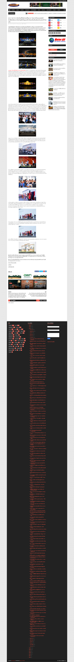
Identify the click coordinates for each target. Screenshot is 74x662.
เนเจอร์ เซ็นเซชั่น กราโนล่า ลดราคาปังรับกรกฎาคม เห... (37, 636)
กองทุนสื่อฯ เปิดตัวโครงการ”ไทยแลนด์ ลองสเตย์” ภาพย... (38, 421)
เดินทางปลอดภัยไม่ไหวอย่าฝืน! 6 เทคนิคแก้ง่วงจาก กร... (37, 602)
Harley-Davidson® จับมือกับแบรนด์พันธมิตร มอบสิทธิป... (38, 361)
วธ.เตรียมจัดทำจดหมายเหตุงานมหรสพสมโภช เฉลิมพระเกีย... (37, 463)
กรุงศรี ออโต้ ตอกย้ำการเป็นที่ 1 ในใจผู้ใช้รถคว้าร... (37, 358)
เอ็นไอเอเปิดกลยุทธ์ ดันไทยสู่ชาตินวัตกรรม (37, 381)
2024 (30, 328)
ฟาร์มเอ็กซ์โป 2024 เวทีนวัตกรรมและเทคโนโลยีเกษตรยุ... (38, 440)
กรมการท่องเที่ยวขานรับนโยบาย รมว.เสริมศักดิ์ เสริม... (37, 626)
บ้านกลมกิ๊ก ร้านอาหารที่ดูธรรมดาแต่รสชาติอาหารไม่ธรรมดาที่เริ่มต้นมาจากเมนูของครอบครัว (59, 74)
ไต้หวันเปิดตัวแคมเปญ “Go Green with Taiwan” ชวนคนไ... (37, 634)
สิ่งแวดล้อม (10, 338)
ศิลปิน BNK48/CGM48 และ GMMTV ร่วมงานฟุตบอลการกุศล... (37, 622)
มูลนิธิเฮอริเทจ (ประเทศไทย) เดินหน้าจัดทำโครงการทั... (38, 482)
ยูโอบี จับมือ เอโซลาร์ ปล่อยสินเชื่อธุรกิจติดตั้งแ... (38, 510)
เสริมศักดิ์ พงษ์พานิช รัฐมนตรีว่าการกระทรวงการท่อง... (38, 576)
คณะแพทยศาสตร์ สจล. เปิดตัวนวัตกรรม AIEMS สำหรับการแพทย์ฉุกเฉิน (59, 60)
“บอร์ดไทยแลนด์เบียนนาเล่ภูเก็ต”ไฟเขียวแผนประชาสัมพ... (38, 368)
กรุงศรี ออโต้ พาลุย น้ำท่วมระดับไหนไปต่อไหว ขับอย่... (38, 599)
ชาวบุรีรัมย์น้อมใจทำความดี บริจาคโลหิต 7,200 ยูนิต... (37, 588)
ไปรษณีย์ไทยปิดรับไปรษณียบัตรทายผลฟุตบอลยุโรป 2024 (37, 502)
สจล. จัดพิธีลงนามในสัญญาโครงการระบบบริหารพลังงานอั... (38, 349)
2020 (30, 652)
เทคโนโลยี (10, 331)
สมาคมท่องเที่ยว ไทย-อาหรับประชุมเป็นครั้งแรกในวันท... (37, 532)
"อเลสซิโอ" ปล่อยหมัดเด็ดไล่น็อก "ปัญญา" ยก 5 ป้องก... (37, 534)
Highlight (52, 49)
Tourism (22, 9)
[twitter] (60, 0)
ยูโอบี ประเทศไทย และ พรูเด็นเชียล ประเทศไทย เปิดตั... (38, 569)
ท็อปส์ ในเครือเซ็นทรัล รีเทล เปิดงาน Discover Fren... (37, 351)
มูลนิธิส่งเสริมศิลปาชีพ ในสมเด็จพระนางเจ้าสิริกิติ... (38, 549)
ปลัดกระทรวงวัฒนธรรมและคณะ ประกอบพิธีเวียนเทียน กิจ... (37, 461)
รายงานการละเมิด (50, 341)
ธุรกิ (19, 350)
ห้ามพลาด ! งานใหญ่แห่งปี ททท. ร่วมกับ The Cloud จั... (37, 485)
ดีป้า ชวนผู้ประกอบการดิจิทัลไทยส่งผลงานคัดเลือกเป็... (38, 607)
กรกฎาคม (31, 337)
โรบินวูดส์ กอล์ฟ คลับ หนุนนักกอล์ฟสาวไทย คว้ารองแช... (38, 597)
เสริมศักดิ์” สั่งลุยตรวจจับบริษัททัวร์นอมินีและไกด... (37, 470)
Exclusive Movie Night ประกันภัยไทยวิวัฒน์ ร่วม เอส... (37, 400)
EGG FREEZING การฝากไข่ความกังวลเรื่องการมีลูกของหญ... (38, 541)
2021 (30, 651)
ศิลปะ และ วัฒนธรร (11, 348)
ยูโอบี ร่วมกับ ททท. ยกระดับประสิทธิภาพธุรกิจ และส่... (37, 384)
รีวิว (13, 340)
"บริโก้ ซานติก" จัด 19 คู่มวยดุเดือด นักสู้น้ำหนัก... (38, 442)
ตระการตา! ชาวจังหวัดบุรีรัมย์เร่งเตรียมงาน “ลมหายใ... (38, 433)
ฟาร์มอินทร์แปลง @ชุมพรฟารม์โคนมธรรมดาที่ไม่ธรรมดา (59, 98)
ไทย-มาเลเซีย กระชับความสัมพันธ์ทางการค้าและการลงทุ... (38, 520)
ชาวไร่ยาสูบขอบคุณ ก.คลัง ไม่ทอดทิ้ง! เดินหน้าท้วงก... (37, 562)
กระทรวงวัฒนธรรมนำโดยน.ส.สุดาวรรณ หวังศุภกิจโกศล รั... (38, 613)
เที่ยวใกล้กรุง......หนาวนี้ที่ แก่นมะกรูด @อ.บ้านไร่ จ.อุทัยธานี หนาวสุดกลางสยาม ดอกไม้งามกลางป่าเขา (59, 94)
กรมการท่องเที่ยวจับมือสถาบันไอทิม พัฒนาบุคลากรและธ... (38, 513)
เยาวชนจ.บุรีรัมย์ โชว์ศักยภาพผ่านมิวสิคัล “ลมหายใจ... (37, 539)
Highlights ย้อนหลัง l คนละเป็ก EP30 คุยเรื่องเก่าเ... (38, 342)
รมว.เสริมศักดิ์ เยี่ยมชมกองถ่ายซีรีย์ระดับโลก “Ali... (37, 515)
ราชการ (10, 329)
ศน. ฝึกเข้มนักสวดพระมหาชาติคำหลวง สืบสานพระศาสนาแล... (37, 557)
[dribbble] (62, 0)
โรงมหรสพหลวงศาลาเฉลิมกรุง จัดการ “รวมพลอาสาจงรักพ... (37, 560)
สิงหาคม (31, 335)
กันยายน (31, 334)
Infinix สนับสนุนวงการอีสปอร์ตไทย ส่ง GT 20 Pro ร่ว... (38, 398)
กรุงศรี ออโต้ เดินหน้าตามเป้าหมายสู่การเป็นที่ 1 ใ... (37, 403)
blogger (38, 300)
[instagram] (63, 0)
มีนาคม (31, 643)
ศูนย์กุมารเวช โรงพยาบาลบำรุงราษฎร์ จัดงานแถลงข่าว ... (37, 592)
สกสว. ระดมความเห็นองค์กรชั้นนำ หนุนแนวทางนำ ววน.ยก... (38, 544)
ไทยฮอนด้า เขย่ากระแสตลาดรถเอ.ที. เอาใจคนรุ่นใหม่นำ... (38, 391)
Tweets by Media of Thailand (53, 55)
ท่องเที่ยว (17, 327)
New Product (49, 9)
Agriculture (18, 348)
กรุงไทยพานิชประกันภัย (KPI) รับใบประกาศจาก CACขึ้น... (37, 506)
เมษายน (31, 641)
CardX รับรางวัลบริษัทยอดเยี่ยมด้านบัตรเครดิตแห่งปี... (38, 396)
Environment (10, 350)
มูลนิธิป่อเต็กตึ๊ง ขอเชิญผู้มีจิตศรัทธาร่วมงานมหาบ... (37, 590)
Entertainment (33, 9)
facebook (44, 300)
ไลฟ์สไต (10, 352)
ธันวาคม (31, 329)
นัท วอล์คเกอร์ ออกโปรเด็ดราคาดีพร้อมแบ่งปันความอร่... (37, 546)
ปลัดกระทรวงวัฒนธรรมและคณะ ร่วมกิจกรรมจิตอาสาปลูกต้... (38, 435)
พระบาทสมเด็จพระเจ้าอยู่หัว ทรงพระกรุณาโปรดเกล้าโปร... (38, 459)
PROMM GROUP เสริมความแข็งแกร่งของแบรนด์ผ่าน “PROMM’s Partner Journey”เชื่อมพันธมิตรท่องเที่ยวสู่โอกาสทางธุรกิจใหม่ (40, 285)
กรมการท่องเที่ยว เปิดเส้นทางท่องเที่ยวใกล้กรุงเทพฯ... (37, 518)
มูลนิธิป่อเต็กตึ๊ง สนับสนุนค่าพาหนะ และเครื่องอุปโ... (38, 473)
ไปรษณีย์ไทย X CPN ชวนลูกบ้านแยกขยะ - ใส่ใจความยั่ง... (37, 499)
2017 (30, 655)
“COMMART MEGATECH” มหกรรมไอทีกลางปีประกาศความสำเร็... (37, 490)
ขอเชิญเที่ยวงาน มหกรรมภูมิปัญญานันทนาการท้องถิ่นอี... (37, 444)
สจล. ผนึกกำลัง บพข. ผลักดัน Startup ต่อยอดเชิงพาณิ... (38, 346)
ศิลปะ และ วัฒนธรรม (21, 340)
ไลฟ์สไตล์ (24, 23)
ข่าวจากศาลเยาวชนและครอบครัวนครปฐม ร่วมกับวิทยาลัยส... (38, 522)
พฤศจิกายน (32, 331)
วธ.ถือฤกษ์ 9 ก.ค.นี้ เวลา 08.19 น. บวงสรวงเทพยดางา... (37, 619)
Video (15, 350)
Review (59, 9)
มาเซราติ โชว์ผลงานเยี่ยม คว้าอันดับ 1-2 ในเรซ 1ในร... (37, 604)
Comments (61, 49)
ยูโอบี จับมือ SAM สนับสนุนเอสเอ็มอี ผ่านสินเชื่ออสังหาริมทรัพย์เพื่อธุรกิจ (59, 64)
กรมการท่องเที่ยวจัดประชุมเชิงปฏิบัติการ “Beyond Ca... (38, 375)
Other (54, 9)
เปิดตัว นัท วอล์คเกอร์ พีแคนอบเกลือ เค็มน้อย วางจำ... (38, 595)
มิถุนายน (31, 638)
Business (13, 9)
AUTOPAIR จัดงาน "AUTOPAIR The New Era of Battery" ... (37, 494)
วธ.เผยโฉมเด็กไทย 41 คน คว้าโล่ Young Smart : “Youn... (38, 438)
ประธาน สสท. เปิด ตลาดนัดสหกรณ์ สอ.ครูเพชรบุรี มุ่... (37, 339)
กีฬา (20, 329)
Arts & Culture (10, 346)
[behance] (65, 0)
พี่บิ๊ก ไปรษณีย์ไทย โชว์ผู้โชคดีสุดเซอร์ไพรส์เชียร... (37, 579)
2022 (30, 649)
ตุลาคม (31, 332)
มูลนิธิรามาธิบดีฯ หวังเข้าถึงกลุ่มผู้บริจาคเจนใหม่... (37, 480)
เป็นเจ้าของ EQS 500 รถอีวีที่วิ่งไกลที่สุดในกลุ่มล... (38, 580)
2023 (30, 648)
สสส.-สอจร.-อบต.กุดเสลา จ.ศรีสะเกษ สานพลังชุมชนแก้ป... (38, 449)
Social (18, 9)
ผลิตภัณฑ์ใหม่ (11, 327)
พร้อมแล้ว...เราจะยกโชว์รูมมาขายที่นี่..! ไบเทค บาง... (37, 478)
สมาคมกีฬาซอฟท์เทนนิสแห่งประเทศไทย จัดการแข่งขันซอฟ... (38, 617)
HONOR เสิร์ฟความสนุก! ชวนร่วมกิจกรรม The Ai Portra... (38, 631)
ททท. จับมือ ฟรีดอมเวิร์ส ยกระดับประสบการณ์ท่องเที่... (38, 529)
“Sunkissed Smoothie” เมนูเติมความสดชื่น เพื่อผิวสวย (37, 363)
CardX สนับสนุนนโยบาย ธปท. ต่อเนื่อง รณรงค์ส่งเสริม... (38, 629)
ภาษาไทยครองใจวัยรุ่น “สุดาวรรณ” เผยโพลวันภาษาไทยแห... (37, 416)
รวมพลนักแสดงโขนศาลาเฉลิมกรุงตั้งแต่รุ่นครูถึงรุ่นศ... (38, 468)
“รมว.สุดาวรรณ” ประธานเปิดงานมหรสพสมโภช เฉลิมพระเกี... (38, 551)
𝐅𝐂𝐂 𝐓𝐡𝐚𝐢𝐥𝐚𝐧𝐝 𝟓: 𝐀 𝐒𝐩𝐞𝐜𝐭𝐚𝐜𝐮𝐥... (35, 614)
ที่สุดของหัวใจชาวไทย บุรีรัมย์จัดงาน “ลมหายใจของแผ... (37, 414)
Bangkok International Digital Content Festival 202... (38, 377)
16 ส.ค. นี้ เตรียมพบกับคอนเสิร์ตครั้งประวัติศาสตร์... (35, 431)
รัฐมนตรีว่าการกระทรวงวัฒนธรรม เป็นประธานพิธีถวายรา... (38, 624)
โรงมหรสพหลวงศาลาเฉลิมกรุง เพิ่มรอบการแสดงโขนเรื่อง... (38, 611)
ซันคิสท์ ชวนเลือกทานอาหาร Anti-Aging (36, 407)
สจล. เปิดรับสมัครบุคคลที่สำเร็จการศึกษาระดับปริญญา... (37, 454)
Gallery (21, 346)
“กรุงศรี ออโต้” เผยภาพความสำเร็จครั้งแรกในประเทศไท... (37, 504)
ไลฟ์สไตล (20, 344)
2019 (30, 654)
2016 (30, 657)
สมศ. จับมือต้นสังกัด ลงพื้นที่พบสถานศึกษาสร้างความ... (37, 393)
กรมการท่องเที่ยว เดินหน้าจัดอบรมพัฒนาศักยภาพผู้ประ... (38, 426)
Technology (27, 9)
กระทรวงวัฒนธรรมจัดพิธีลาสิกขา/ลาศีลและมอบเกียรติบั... (38, 370)
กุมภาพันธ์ (31, 644)
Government (16, 338)
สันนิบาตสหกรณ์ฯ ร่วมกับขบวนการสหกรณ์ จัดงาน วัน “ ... (37, 451)
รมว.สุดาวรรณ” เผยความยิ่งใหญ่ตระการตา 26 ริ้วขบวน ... (37, 585)
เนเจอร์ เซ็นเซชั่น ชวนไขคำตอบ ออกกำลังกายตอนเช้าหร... (37, 409)
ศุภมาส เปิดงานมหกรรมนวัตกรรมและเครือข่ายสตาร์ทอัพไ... (37, 447)
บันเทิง (16, 331)
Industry (22, 342)
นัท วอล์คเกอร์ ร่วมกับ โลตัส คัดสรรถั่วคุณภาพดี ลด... (37, 456)
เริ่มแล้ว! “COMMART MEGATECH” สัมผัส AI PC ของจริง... (38, 574)
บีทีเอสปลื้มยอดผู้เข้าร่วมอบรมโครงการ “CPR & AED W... (37, 344)
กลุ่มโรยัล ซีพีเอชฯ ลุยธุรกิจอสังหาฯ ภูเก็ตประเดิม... (36, 565)
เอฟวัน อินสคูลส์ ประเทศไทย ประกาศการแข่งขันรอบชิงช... (38, 405)
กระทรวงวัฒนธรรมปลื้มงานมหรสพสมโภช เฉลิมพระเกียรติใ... (38, 475)
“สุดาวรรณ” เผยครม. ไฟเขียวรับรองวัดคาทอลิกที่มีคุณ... (38, 373)
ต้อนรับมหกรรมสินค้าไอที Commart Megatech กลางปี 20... (37, 567)
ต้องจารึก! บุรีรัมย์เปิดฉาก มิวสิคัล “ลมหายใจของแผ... (38, 412)
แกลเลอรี (15, 344)
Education (10, 342)
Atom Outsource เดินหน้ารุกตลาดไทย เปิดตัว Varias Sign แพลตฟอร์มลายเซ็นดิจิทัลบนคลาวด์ (59, 103)
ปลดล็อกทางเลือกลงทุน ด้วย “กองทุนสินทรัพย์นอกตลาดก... (38, 583)
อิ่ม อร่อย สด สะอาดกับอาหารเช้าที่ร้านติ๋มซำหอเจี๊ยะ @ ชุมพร (59, 69)
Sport (39, 9)
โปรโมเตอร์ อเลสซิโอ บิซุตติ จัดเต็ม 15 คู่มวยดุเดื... (37, 553)
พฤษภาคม (31, 639)
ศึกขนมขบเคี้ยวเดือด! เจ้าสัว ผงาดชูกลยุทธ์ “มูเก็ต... (37, 388)
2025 (30, 326)
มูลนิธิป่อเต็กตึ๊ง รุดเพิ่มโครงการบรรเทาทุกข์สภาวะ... (37, 365)
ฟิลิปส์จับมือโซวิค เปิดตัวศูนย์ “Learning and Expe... (37, 487)
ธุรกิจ (16, 325)
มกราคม (31, 646)
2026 (30, 325)
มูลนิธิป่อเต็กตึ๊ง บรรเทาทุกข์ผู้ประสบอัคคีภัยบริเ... (38, 555)
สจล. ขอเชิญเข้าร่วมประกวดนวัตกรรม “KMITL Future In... (37, 380)
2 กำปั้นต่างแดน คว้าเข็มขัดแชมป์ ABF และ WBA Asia (38, 428)
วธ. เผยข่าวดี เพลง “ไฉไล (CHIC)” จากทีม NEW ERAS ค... (37, 419)
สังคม (15, 329)
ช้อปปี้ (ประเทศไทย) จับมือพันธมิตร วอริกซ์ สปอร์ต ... (37, 527)
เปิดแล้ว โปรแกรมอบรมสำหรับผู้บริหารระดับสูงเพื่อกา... (37, 492)
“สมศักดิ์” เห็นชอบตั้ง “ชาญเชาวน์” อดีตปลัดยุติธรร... (37, 525)
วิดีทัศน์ (16, 346)
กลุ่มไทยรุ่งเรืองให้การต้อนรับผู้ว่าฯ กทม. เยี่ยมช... (38, 608)
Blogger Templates (22, 660)
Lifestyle (43, 9)
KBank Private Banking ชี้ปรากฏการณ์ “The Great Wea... (37, 497)
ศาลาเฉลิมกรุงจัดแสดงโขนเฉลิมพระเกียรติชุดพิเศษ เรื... (37, 537)
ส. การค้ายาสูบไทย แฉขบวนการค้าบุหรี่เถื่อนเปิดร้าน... (38, 423)
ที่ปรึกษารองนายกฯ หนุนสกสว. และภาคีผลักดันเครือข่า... (37, 353)
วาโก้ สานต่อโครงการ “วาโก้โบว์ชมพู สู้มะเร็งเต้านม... (38, 386)
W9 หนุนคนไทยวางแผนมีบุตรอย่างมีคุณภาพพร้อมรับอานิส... (38, 572)
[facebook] (59, 0)
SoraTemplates (13, 660)
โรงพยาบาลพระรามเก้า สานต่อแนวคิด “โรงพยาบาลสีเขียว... (37, 509)
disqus (41, 300)
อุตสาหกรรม (17, 336)
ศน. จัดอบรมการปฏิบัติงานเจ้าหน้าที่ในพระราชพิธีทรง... (37, 466)
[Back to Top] (65, 660)
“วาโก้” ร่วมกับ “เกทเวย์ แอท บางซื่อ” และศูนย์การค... (37, 356)
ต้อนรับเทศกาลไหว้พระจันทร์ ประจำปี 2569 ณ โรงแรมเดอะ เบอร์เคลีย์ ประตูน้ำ (15, 286)
